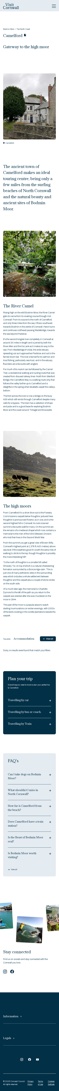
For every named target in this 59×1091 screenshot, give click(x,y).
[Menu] (54, 6)
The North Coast (23, 29)
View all (49, 639)
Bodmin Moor (8, 29)
